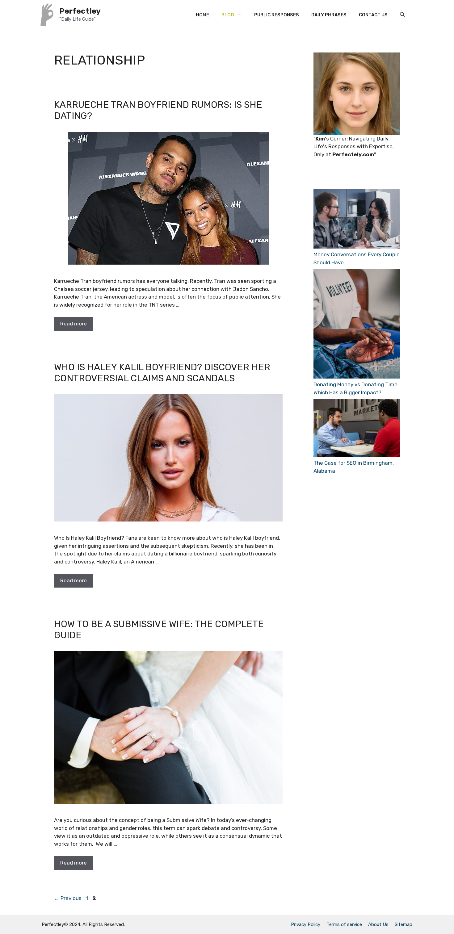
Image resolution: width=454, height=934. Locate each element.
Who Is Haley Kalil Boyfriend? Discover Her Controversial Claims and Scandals (162, 373)
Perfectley (80, 10)
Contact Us (373, 15)
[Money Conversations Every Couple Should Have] (356, 220)
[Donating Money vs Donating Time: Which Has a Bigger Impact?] (356, 325)
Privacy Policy (305, 924)
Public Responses (276, 15)
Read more (73, 323)
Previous (68, 898)
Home (202, 15)
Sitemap (403, 924)
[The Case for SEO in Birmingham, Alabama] (356, 429)
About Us (378, 924)
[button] (402, 15)
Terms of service (344, 924)
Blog (227, 15)
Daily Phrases (329, 15)
